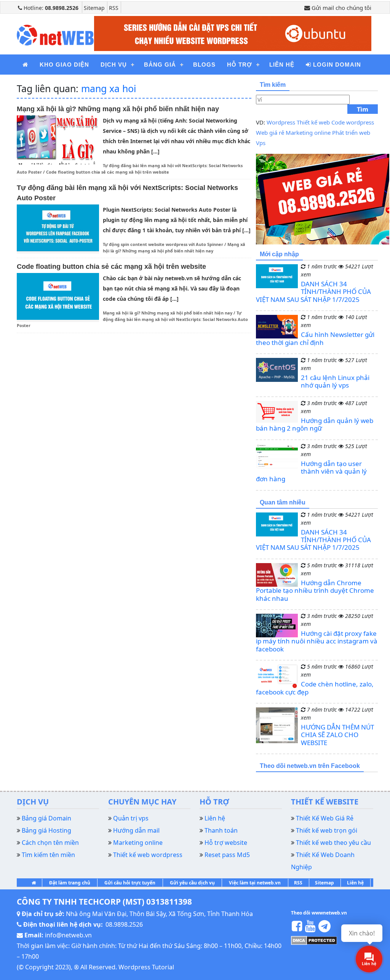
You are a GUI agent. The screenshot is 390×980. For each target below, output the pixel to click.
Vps (260, 143)
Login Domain (336, 64)
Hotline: (50, 7)
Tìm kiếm (362, 109)
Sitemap (94, 7)
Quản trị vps (131, 818)
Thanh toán (221, 830)
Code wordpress (352, 122)
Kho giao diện (64, 64)
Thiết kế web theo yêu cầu (333, 842)
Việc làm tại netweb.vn (255, 882)
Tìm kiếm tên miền (48, 855)
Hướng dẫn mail (136, 830)
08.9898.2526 (124, 924)
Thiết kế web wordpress (147, 855)
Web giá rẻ (270, 132)
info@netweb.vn (68, 935)
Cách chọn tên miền (50, 842)
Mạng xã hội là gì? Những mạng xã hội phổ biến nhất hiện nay (118, 109)
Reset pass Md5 (227, 855)
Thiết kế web (313, 122)
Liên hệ (281, 64)
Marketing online (308, 132)
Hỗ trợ (239, 64)
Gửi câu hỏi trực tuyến (129, 882)
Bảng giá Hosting (46, 830)
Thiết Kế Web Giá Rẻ (324, 818)
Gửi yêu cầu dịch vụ (192, 882)
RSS (113, 7)
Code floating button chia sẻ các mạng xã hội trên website (107, 172)
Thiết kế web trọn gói (326, 830)
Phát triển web (351, 132)
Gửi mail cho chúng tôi (340, 7)
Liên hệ (355, 882)
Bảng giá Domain (46, 818)
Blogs (204, 64)
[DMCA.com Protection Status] (314, 940)
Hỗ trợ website (226, 842)
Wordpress (281, 122)
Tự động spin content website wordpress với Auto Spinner (163, 244)
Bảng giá (160, 64)
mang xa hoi (108, 88)
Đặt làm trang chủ (69, 882)
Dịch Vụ (114, 64)
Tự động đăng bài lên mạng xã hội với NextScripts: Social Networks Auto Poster (132, 319)
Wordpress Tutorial (146, 967)
